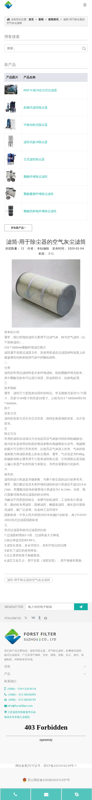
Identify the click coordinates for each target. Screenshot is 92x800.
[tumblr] (39, 618)
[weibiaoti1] (30, 636)
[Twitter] (26, 618)
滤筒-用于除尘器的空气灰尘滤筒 (28, 580)
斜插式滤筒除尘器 (35, 107)
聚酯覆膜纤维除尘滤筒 (38, 194)
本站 (51, 253)
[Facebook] (45, 618)
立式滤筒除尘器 (34, 159)
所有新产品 (17, 227)
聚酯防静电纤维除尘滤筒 (40, 211)
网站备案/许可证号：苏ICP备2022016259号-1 (46, 765)
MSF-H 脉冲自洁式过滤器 (40, 90)
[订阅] (81, 606)
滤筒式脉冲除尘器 (35, 142)
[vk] (33, 618)
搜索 (84, 48)
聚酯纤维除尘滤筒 (35, 176)
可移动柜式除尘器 (35, 124)
